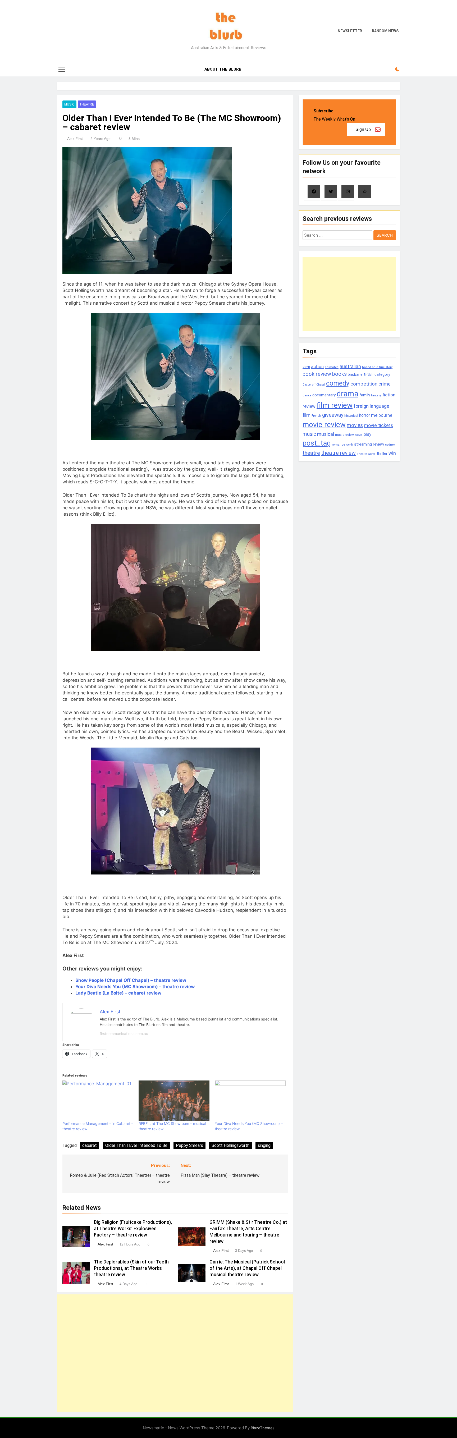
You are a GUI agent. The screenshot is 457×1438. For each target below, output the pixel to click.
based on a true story (377, 367)
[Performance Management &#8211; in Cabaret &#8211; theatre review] (97, 1100)
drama (347, 393)
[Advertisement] (175, 1353)
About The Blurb (222, 69)
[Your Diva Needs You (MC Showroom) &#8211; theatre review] (250, 1100)
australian (350, 366)
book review (317, 374)
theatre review (338, 453)
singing (264, 1145)
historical (351, 416)
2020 (306, 367)
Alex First (75, 138)
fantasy (376, 395)
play (367, 434)
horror (364, 415)
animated (332, 367)
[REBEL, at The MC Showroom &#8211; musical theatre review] (174, 1100)
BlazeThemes (263, 1428)
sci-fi (349, 444)
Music (69, 104)
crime (384, 384)
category (382, 374)
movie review (324, 424)
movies (355, 425)
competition (363, 384)
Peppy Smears (189, 1145)
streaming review (369, 444)
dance (307, 395)
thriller (382, 453)
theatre (311, 453)
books (339, 374)
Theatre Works (366, 454)
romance (338, 444)
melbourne (381, 415)
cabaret (89, 1145)
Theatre (87, 104)
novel (359, 435)
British (368, 375)
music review (344, 435)
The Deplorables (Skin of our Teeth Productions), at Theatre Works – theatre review (131, 1268)
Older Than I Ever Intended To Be (136, 1145)
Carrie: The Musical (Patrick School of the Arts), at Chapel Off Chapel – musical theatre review (247, 1268)
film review (335, 405)
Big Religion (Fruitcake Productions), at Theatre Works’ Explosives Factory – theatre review (133, 1229)
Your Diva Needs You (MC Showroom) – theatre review (135, 986)
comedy (337, 383)
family (364, 395)
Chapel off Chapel (314, 384)
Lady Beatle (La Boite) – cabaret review (118, 993)
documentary (324, 395)
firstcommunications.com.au (124, 1033)
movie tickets (378, 425)
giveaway (332, 415)
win (392, 453)
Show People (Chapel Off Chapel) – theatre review (130, 980)
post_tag (317, 443)
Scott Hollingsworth (230, 1145)
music (309, 434)
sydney (390, 444)
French (316, 416)
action (317, 366)
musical (325, 434)
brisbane (355, 374)
